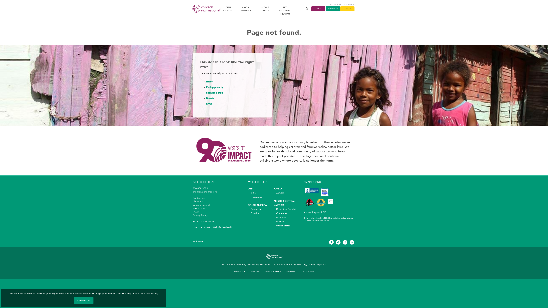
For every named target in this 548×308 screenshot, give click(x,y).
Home (209, 82)
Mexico (279, 222)
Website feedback (222, 227)
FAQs (209, 104)
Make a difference (245, 9)
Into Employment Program (285, 10)
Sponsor (333, 9)
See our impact (265, 9)
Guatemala (280, 213)
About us (198, 201)
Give (318, 9)
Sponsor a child (214, 93)
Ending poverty (214, 87)
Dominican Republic (285, 209)
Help (195, 227)
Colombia (254, 209)
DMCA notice (239, 271)
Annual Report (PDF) (315, 212)
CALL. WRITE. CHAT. (204, 182)
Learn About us (227, 9)
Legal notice (290, 271)
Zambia (279, 193)
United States (282, 226)
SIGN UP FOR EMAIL (204, 221)
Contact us (335, 4)
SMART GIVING (312, 182)
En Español (349, 4)
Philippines (255, 197)
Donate (210, 98)
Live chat (205, 227)
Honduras (280, 217)
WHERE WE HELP (257, 182)
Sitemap (200, 241)
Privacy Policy (200, 215)
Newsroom (199, 208)
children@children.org (205, 192)
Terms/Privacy (255, 271)
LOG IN (347, 9)
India (252, 193)
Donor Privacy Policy (273, 271)
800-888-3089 (200, 188)
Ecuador (253, 213)
